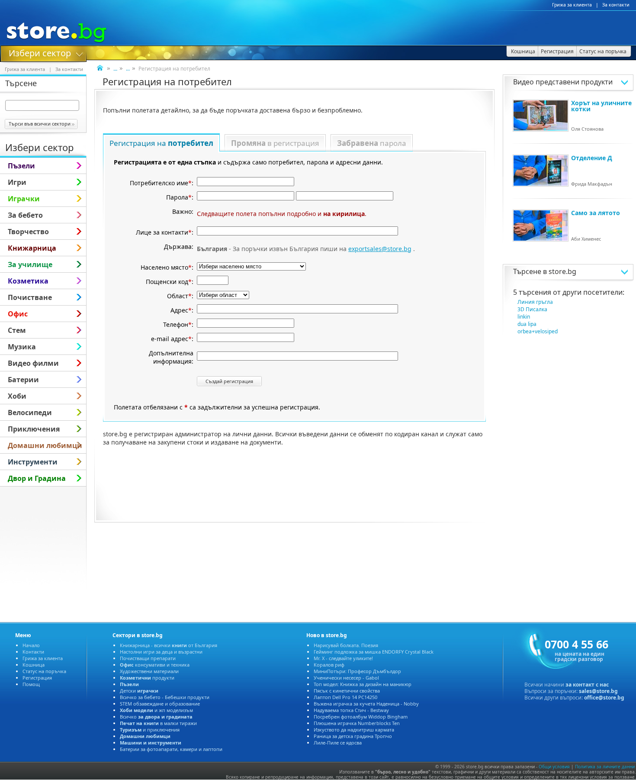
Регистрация (37, 677)
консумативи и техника (155, 664)
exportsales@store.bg (379, 249)
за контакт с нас (587, 684)
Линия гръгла (535, 302)
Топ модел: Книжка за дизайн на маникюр (362, 684)
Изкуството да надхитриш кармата (354, 729)
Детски (139, 690)
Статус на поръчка (44, 671)
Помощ (31, 684)
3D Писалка (532, 309)
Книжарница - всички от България (168, 645)
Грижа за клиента (572, 5)
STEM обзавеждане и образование (160, 703)
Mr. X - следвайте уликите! (343, 658)
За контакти (616, 5)
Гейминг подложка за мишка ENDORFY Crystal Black (374, 651)
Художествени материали (149, 671)
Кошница (33, 664)
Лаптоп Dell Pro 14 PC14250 (345, 697)
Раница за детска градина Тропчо (353, 736)
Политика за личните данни (605, 767)
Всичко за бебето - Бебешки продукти (164, 697)
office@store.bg (604, 697)
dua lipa (526, 324)
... (128, 68)
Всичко (156, 716)
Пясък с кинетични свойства (347, 690)
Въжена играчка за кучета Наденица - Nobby (366, 703)
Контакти (33, 651)
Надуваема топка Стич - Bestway (351, 710)
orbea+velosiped (537, 331)
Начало (31, 645)
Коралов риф (329, 664)
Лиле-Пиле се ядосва (338, 742)
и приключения (150, 729)
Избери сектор (40, 52)
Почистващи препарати (148, 658)
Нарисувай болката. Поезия (346, 645)
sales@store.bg (598, 691)
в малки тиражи (158, 723)
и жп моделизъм (156, 710)
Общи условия (554, 767)
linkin (523, 316)
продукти (147, 677)
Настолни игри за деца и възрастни (161, 651)
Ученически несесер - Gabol (346, 677)
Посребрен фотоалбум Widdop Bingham (361, 716)
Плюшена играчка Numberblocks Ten (357, 723)
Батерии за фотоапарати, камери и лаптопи (171, 749)
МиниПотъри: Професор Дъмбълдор (357, 671)
